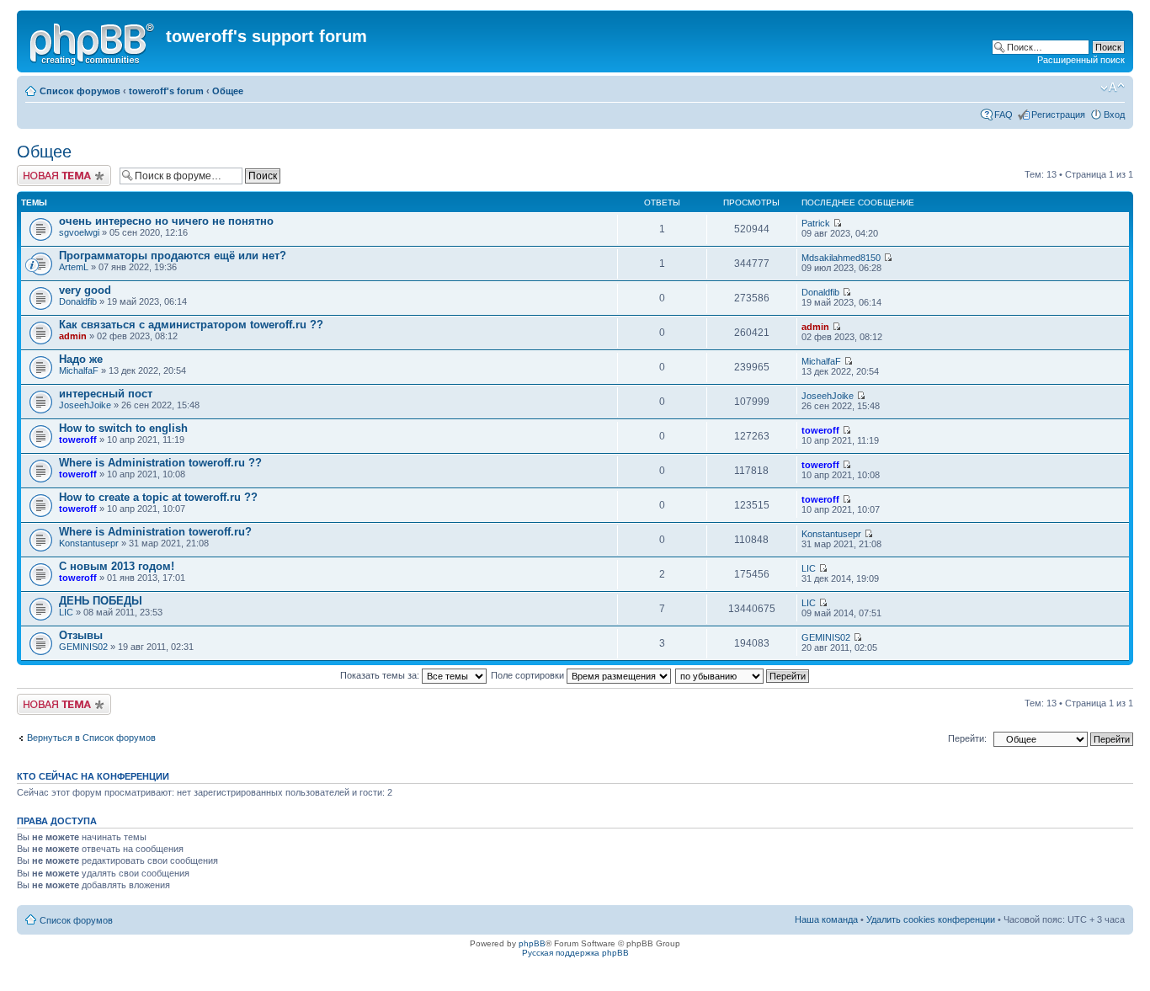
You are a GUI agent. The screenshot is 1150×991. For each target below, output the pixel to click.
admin (73, 336)
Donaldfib (78, 301)
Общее (227, 91)
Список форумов (80, 91)
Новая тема (42, 170)
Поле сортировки (529, 675)
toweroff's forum (166, 91)
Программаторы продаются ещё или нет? (172, 255)
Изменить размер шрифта (1112, 87)
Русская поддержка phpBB (575, 952)
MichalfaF (78, 370)
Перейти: (967, 738)
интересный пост (105, 393)
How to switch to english (123, 428)
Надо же (81, 359)
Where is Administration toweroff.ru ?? (160, 462)
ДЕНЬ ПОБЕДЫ (100, 600)
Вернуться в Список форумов (91, 738)
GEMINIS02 (83, 647)
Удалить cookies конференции (930, 919)
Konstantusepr (89, 543)
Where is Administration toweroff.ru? (155, 531)
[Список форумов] (93, 41)
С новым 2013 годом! (116, 566)
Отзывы (81, 635)
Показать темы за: (381, 675)
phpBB (532, 943)
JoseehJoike (85, 405)
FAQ (1003, 114)
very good (85, 290)
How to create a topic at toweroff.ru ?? (158, 497)
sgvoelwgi (79, 232)
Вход (1114, 114)
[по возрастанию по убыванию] (743, 675)
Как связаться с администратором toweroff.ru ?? (191, 324)
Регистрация (1058, 114)
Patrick (815, 223)
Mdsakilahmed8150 (841, 258)
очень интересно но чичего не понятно (166, 221)
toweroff (78, 439)
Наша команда (826, 919)
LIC (808, 568)
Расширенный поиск (1081, 60)
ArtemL (73, 267)
